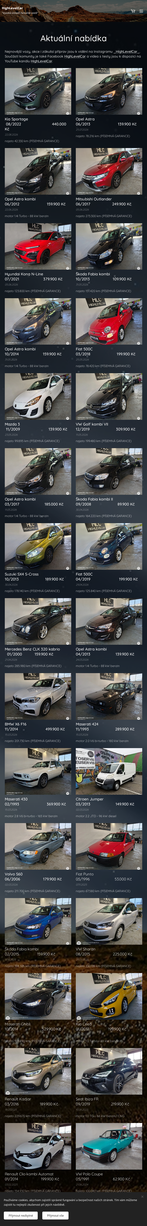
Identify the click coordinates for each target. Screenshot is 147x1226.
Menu (141, 11)
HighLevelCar (75, 56)
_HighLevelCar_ (127, 51)
